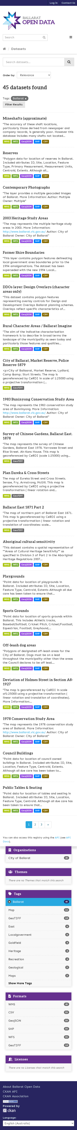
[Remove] (26, 99)
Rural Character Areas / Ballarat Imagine (37, 326)
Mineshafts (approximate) (25, 119)
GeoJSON (26, 141)
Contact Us (68, 2)
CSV (45, 141)
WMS (6, 141)
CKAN (9, 1110)
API (57, 837)
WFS (15, 141)
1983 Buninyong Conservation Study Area (38, 399)
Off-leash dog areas (19, 645)
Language (9, 1117)
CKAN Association (15, 1096)
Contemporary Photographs (26, 188)
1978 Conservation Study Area (29, 719)
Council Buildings (18, 753)
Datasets (18, 49)
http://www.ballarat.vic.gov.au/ (24, 231)
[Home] (4, 49)
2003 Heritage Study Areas (25, 218)
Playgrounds (13, 576)
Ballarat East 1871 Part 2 (23, 507)
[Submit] (69, 62)
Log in (54, 2)
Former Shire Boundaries (23, 253)
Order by (8, 75)
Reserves (10, 153)
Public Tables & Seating (22, 788)
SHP (37, 141)
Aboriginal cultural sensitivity (29, 542)
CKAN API (10, 1091)
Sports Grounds (16, 611)
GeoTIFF (18, 388)
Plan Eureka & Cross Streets (26, 473)
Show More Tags (20, 983)
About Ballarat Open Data (21, 1086)
